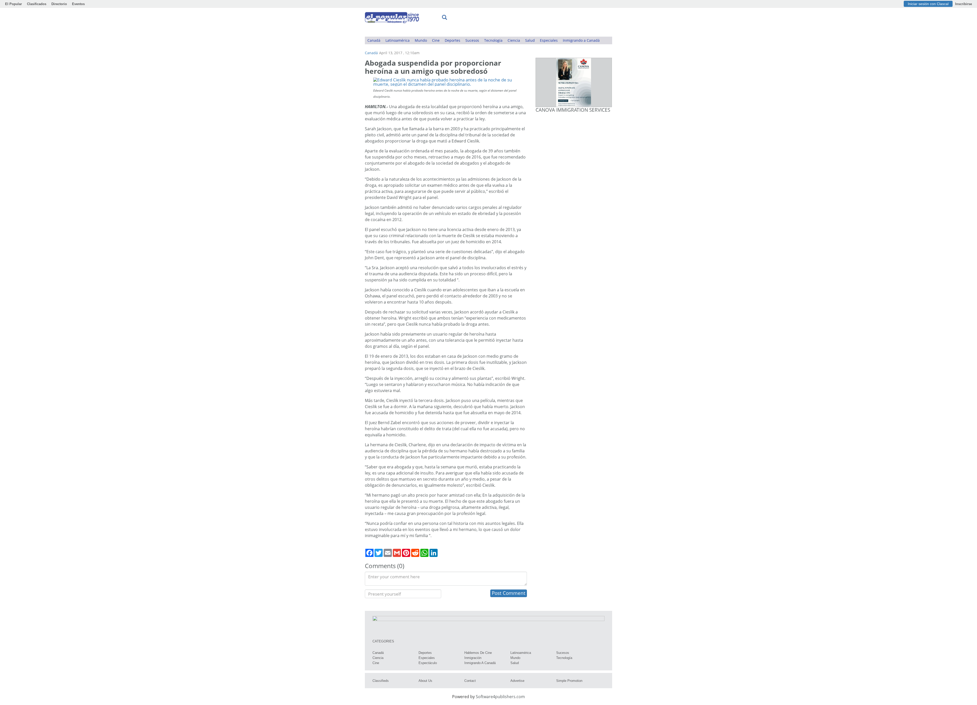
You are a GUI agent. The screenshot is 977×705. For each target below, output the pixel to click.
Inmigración (472, 658)
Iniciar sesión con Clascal (928, 4)
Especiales (549, 40)
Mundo (421, 40)
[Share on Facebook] (369, 553)
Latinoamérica (397, 40)
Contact (470, 681)
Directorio (59, 4)
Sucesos (472, 40)
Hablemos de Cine (478, 653)
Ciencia (514, 40)
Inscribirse (963, 4)
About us (425, 681)
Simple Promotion (569, 681)
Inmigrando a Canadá (581, 40)
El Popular (13, 4)
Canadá (373, 40)
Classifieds (380, 681)
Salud (530, 40)
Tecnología (493, 40)
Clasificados (36, 4)
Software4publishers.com (500, 696)
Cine (436, 40)
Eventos (78, 4)
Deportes (452, 40)
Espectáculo (428, 663)
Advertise (517, 681)
